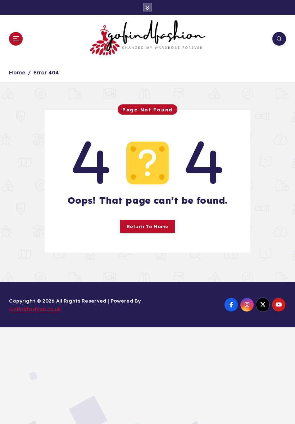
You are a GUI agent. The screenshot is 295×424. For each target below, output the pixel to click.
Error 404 (46, 72)
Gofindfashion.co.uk (35, 309)
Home (17, 72)
